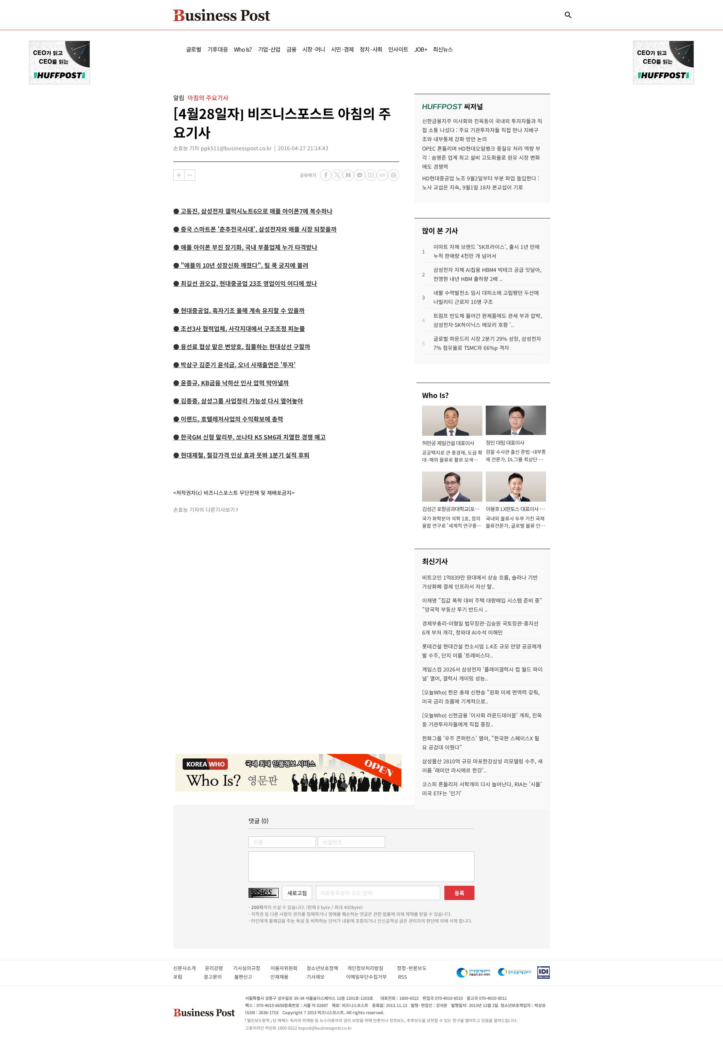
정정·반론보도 (412, 968)
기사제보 (322, 976)
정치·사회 (371, 49)
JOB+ (420, 49)
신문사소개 (189, 968)
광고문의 (215, 976)
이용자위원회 (288, 968)
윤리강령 (219, 968)
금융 (291, 49)
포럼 (184, 976)
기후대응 (217, 49)
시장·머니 (313, 49)
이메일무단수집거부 (368, 976)
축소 (189, 175)
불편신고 (248, 976)
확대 (179, 175)
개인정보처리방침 (372, 968)
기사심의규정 (251, 968)
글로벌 (193, 49)
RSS (402, 976)
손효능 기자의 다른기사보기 (204, 509)
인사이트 (398, 49)
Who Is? (243, 49)
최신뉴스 (443, 49)
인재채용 (284, 976)
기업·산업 (269, 49)
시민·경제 (342, 49)
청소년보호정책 (327, 968)
